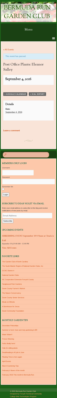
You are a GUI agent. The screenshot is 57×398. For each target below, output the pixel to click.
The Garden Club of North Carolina (15, 262)
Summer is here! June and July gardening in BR (19, 330)
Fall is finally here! (8, 343)
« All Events (8, 49)
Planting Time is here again (12, 357)
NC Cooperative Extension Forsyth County (18, 279)
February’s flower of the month (13, 370)
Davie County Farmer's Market (13, 288)
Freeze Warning (8, 339)
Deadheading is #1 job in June (13, 352)
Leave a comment (11, 130)
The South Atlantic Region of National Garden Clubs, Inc (22, 266)
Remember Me (7, 187)
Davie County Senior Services (13, 297)
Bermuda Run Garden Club (27, 12)
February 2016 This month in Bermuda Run (18, 375)
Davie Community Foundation (13, 311)
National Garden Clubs (10, 275)
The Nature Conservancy (11, 293)
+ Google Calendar (15, 94)
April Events (6, 361)
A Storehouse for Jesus (10, 306)
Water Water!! (7, 334)
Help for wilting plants (10, 348)
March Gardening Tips (10, 366)
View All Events (9, 248)
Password (6, 177)
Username (6, 168)
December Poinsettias (10, 325)
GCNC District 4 (8, 270)
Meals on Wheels (8, 302)
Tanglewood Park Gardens (12, 284)
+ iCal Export (37, 94)
